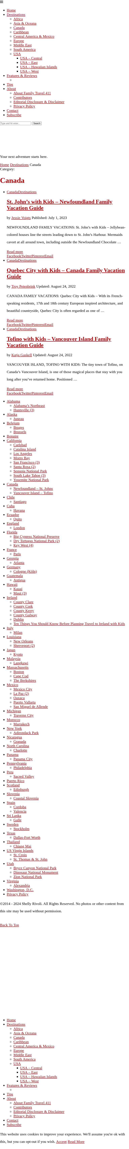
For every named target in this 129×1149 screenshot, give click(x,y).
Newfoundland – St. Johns (33, 488)
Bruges (18, 427)
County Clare (23, 602)
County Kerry (23, 610)
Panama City (23, 759)
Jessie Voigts (21, 218)
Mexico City (22, 689)
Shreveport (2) (24, 645)
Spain (11, 802)
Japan (11, 650)
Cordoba (19, 807)
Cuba (11, 506)
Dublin (18, 619)
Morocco (13, 720)
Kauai (17, 589)
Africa (18, 19)
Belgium (13, 423)
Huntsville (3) (23, 410)
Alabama (13, 401)
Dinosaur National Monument (35, 872)
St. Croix (20, 855)
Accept (61, 1141)
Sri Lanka (14, 815)
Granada (19, 741)
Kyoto (18, 654)
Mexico (12, 685)
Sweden (12, 824)
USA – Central (31, 58)
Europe (18, 41)
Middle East (22, 45)
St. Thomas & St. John (30, 859)
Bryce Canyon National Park (34, 868)
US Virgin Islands (20, 850)
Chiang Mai (22, 846)
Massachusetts (18, 667)
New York (14, 728)
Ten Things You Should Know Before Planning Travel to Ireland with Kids (69, 624)
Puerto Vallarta (24, 702)
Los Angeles (22, 453)
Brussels (19, 432)
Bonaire (12, 436)
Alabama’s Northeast (29, 405)
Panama (12, 754)
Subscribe (14, 115)
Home (11, 10)
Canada (19, 27)
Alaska (12, 414)
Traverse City (23, 715)
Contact (12, 110)
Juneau (18, 419)
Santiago (19, 501)
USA (17, 54)
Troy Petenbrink (23, 286)
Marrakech (21, 724)
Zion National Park (27, 877)
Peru (10, 772)
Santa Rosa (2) (24, 467)
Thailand (13, 842)
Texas (11, 833)
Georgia (13, 558)
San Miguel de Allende (30, 706)
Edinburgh (21, 789)
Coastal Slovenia (26, 798)
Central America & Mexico (33, 36)
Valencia (19, 811)
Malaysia (13, 658)
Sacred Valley (23, 776)
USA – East (29, 62)
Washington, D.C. (20, 890)
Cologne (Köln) (25, 571)
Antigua (19, 580)
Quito (17, 519)
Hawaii (12, 584)
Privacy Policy (24, 106)
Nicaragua (14, 737)
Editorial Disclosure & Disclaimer (38, 102)
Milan (17, 632)
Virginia (13, 881)
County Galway (25, 615)
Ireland (12, 597)
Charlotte (20, 750)
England (13, 523)
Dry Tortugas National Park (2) (36, 541)
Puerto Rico (15, 781)
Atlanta (18, 562)
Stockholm (21, 829)
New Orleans (23, 641)
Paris (17, 554)
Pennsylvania (17, 763)
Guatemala (15, 576)
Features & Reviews (22, 75)
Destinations (16, 14)
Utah (10, 863)
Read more (15, 251)
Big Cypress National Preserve (36, 536)
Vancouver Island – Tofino (33, 493)
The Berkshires (24, 680)
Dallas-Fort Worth (26, 837)
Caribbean (21, 32)
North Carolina (18, 746)
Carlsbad (20, 445)
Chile (11, 497)
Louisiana (14, 637)
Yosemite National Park (31, 480)
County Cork (23, 606)
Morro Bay (21, 458)
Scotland (13, 785)
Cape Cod (20, 676)
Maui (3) (20, 593)
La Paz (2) (21, 693)
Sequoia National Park (30, 471)
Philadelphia (22, 767)
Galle (17, 820)
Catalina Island (24, 449)
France (12, 549)
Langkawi (20, 663)
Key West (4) (23, 545)
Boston (18, 672)
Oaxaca (19, 698)
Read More (76, 1141)
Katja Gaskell (21, 355)
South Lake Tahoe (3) (29, 475)
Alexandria (21, 885)
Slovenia (13, 794)
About (11, 89)
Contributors (22, 97)
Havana (19, 510)
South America (24, 49)
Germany (13, 567)
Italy (10, 628)
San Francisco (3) (26, 462)
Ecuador (13, 515)
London (19, 528)
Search (36, 123)
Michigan (14, 711)
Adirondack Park (26, 733)
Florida (12, 532)
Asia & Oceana (24, 23)
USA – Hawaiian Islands (38, 67)
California (14, 440)
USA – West (29, 71)
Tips (10, 84)
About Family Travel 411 (32, 93)
